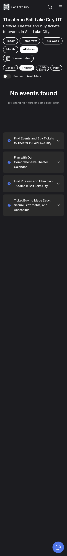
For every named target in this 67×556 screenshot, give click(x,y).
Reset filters (33, 76)
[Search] (50, 7)
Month (10, 49)
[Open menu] (60, 7)
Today (10, 41)
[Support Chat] (58, 547)
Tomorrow (30, 41)
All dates (29, 49)
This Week (52, 41)
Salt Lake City (20, 7)
